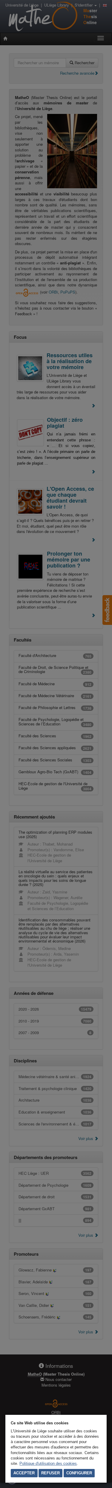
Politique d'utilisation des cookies (48, 1463)
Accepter (24, 1473)
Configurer (79, 1473)
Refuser (50, 1473)
